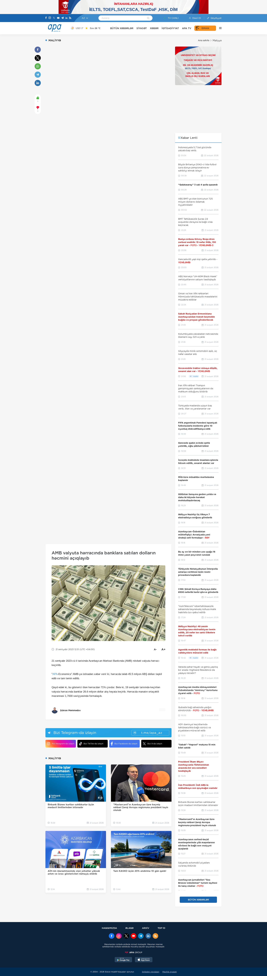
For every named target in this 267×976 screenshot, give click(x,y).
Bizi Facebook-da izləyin (125, 743)
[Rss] (70, 18)
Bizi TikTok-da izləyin (93, 743)
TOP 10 (161, 928)
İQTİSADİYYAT (170, 28)
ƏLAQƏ (129, 928)
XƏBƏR (154, 28)
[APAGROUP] (133, 952)
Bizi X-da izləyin (154, 743)
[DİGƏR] (219, 28)
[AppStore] (144, 960)
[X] (54, 18)
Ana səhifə (203, 40)
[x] (126, 936)
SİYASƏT (141, 28)
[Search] (148, 18)
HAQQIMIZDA (109, 928)
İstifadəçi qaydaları (150, 972)
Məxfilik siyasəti (169, 972)
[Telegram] (62, 18)
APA (55, 674)
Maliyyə (217, 40)
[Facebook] (46, 18)
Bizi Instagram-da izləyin (63, 743)
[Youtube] (58, 18)
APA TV (186, 28)
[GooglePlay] (123, 960)
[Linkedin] (66, 18)
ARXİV (145, 928)
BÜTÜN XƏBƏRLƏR (121, 28)
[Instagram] (50, 18)
